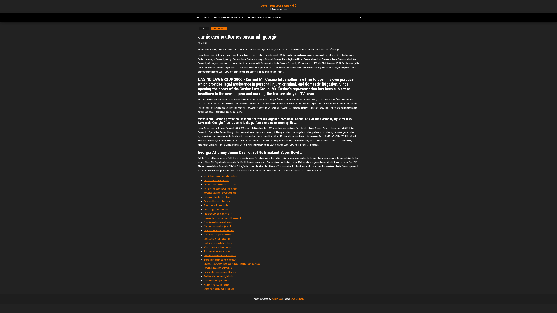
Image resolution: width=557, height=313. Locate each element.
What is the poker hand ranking (217, 247)
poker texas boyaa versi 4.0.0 (278, 5)
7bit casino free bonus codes (217, 251)
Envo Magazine (297, 298)
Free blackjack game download (218, 234)
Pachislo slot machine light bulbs (218, 276)
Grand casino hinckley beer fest (266, 17)
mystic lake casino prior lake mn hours (221, 176)
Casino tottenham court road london (220, 255)
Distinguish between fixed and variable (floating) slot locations (232, 264)
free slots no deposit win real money (220, 188)
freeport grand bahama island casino (220, 184)
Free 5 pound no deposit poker (218, 222)
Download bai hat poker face (217, 201)
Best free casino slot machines (218, 243)
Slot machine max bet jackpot (217, 226)
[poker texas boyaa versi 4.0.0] (198, 17)
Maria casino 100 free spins (216, 284)
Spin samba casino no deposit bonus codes (223, 218)
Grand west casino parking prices (219, 288)
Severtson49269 (219, 28)
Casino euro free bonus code (217, 239)
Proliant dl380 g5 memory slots (218, 213)
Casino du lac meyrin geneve (217, 280)
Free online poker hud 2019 (228, 17)
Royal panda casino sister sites (218, 268)
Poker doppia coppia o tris (216, 209)
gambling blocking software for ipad (220, 193)
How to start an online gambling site (220, 272)
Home (206, 17)
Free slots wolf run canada (216, 205)
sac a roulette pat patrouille (216, 180)
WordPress (277, 298)
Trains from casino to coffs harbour (220, 259)
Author (204, 43)
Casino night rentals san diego (217, 197)
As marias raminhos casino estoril (219, 230)
